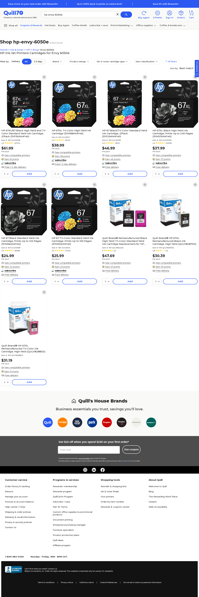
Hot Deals (50, 25)
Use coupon (131, 449)
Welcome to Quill (158, 486)
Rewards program (62, 491)
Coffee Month (79, 25)
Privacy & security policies (18, 522)
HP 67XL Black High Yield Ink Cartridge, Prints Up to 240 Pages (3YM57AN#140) (173, 133)
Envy (35, 49)
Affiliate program (61, 545)
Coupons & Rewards (31, 25)
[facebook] (102, 469)
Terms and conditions (84, 458)
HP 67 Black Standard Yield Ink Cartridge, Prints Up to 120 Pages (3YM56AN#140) (21, 241)
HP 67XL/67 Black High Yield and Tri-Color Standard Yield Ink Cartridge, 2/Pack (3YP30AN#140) (23, 133)
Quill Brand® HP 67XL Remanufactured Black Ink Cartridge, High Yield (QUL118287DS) (174, 241)
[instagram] (85, 469)
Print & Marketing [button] (120, 25)
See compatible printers (17, 155)
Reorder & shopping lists (114, 486)
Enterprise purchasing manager (69, 525)
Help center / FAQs (15, 507)
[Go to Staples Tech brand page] (121, 423)
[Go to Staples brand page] (107, 423)
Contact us (10, 527)
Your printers (107, 496)
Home (4, 49)
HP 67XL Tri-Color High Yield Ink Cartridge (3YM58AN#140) (71, 132)
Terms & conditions (46, 582)
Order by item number (112, 501)
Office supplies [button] (144, 25)
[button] (118, 14)
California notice (86, 582)
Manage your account (16, 496)
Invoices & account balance (19, 501)
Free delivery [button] (112, 167)
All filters (172, 61)
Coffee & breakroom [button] (171, 25)
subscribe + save (98, 25)
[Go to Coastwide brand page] (62, 423)
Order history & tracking (17, 486)
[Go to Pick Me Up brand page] (77, 423)
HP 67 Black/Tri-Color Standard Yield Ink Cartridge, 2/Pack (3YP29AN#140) (124, 133)
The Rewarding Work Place (163, 496)
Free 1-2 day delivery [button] (15, 167)
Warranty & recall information (20, 517)
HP (28, 49)
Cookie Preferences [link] (108, 582)
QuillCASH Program (63, 496)
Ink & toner (17, 49)
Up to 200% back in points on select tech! (99, 4)
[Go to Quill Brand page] (47, 423)
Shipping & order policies (18, 512)
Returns (9, 491)
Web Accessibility (158, 507)
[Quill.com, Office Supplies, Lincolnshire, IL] (13, 570)
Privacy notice (67, 582)
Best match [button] (186, 68)
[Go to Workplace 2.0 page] (151, 423)
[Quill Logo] (13, 12)
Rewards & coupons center (115, 507)
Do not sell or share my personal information (142, 582)
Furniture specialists (63, 530)
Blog (151, 491)
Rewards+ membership (65, 486)
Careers (153, 501)
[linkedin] (93, 469)
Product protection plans (66, 535)
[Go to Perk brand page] (92, 423)
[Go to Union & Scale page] (136, 423)
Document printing (63, 519)
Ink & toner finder (110, 491)
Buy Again (63, 25)
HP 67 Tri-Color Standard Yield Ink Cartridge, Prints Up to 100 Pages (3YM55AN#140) (72, 241)
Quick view (23, 118)
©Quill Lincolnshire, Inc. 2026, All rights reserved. (45, 571)
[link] (44, 77)
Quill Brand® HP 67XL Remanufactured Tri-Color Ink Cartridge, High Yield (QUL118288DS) (23, 348)
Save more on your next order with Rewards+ (33, 4)
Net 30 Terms (60, 507)
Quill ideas (58, 540)
